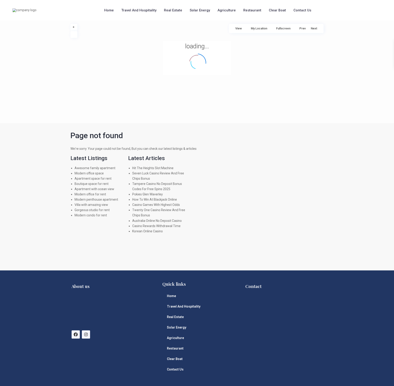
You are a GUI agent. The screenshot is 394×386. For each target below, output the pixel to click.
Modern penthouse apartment (96, 199)
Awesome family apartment (95, 168)
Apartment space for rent (93, 178)
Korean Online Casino (147, 231)
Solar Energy (200, 10)
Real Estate (173, 10)
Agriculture (227, 10)
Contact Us (302, 10)
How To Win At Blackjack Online (154, 199)
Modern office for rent (90, 194)
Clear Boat (277, 10)
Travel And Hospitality (138, 10)
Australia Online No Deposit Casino (157, 221)
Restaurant (252, 10)
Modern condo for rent (91, 215)
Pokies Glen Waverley (147, 194)
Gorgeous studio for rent (92, 210)
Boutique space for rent (92, 184)
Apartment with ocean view (94, 189)
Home (109, 10)
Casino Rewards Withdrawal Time (156, 226)
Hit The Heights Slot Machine (153, 168)
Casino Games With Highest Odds (156, 205)
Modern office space (89, 173)
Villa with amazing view (91, 205)
